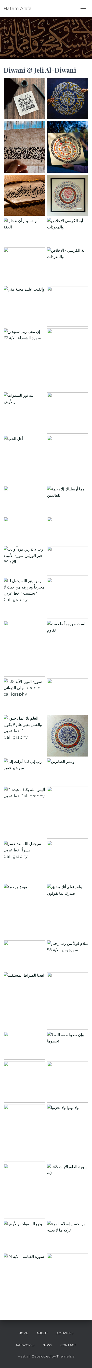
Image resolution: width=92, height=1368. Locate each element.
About (42, 1333)
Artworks (25, 1345)
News (47, 1345)
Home (23, 1333)
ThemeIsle (66, 1356)
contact (68, 1345)
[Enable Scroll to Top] (82, 1358)
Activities (64, 1333)
